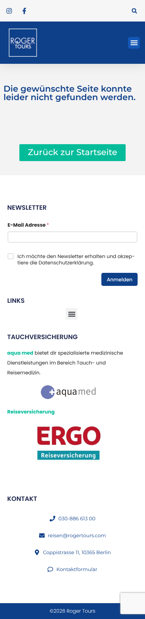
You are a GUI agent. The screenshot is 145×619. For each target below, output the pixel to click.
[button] (134, 10)
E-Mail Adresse (28, 225)
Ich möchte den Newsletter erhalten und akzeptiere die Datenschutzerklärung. (76, 259)
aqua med (20, 352)
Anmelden (119, 279)
